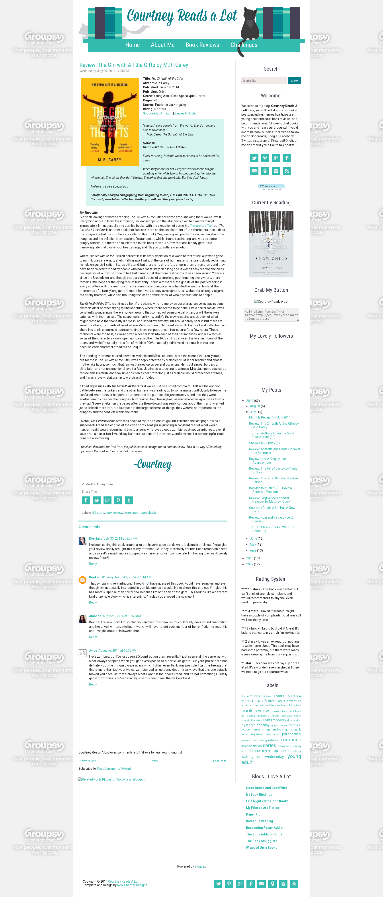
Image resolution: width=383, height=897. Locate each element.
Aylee (93, 650)
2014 (250, 401)
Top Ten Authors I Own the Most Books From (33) (271, 435)
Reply (93, 564)
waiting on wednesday (262, 756)
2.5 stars (266, 696)
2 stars (255, 696)
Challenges (244, 44)
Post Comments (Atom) (114, 768)
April (253, 550)
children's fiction (268, 715)
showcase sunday (289, 746)
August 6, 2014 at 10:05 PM (117, 650)
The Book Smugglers (261, 841)
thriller (266, 751)
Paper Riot (254, 814)
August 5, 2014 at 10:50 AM (122, 616)
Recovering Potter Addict (264, 827)
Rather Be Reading (259, 821)
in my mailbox (272, 729)
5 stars (271, 701)
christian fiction (291, 716)
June (254, 538)
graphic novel (279, 725)
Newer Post (88, 761)
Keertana (95, 538)
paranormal (291, 734)
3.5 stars (292, 696)
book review (114, 512)
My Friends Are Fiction (262, 808)
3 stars (278, 696)
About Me (163, 44)
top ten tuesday (286, 750)
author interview (270, 705)
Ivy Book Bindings (259, 794)
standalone (250, 750)
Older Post (219, 761)
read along (260, 740)
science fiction (251, 746)
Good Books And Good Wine (266, 788)
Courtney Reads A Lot (123, 881)
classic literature (251, 720)
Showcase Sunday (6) (264, 443)
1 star (245, 696)
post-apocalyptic (144, 512)
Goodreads (150, 113)
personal (246, 740)
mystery (257, 734)
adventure (294, 701)
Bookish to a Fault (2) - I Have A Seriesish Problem (270, 490)
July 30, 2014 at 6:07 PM (120, 538)
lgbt (287, 729)
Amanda (95, 616)
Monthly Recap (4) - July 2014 (270, 417)
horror (127, 512)
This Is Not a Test (201, 225)
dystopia (248, 725)
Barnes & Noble (185, 113)
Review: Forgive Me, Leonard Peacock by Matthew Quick (269, 500)
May (253, 544)
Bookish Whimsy (101, 577)
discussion (294, 720)
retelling (273, 740)
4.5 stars (98, 512)
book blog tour (291, 705)
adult (281, 701)
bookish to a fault (282, 711)
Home (132, 44)
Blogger (200, 866)
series (269, 745)
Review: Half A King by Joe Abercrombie (267, 460)
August (255, 406)
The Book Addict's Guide (264, 834)
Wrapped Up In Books (261, 847)
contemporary (274, 720)
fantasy (263, 725)
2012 (250, 564)
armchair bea (249, 705)
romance (291, 739)
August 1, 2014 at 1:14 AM (133, 577)
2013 (250, 558)
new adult (272, 734)
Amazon (166, 113)
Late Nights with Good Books (267, 801)
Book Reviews (202, 44)
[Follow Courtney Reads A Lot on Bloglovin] (271, 189)
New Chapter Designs (132, 885)
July (253, 412)
